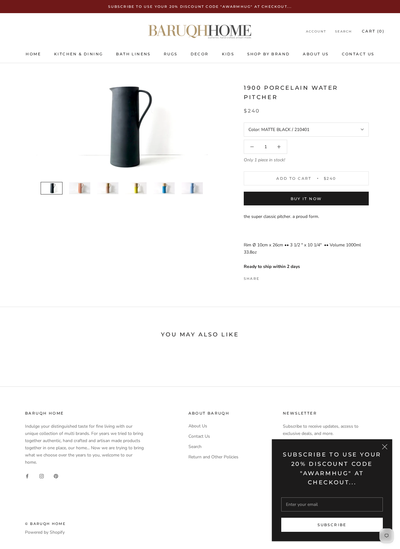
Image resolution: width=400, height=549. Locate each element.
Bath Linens (133, 54)
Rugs (171, 54)
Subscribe (332, 524)
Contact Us (358, 54)
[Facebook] (265, 277)
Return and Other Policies (213, 457)
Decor (200, 54)
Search (343, 31)
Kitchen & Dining (78, 54)
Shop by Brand (268, 54)
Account (316, 31)
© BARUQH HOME (45, 523)
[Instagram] (41, 475)
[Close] (385, 447)
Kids (228, 54)
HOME (33, 54)
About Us (315, 54)
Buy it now (306, 198)
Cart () (373, 31)
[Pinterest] (281, 277)
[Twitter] (273, 277)
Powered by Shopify (45, 532)
